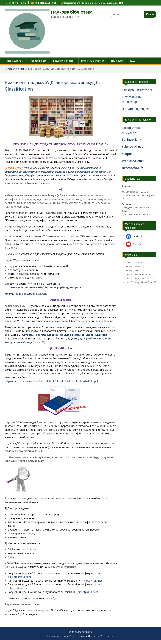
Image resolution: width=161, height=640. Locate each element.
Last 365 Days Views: (137, 282)
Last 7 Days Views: (135, 274)
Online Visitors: (133, 262)
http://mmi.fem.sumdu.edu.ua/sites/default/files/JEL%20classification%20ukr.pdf (51, 381)
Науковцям (117, 60)
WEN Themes (107, 635)
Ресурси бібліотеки (63, 60)
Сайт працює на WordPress (60, 635)
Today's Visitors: (134, 270)
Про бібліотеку (15, 60)
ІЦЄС (132, 60)
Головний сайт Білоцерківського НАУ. (103, 2)
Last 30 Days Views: (136, 278)
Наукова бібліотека (72, 12)
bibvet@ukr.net (93, 580)
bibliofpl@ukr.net (88, 592)
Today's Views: (133, 266)
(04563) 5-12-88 (17, 2)
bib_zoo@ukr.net (18, 588)
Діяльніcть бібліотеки (92, 60)
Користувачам (38, 60)
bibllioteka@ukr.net (45, 2)
